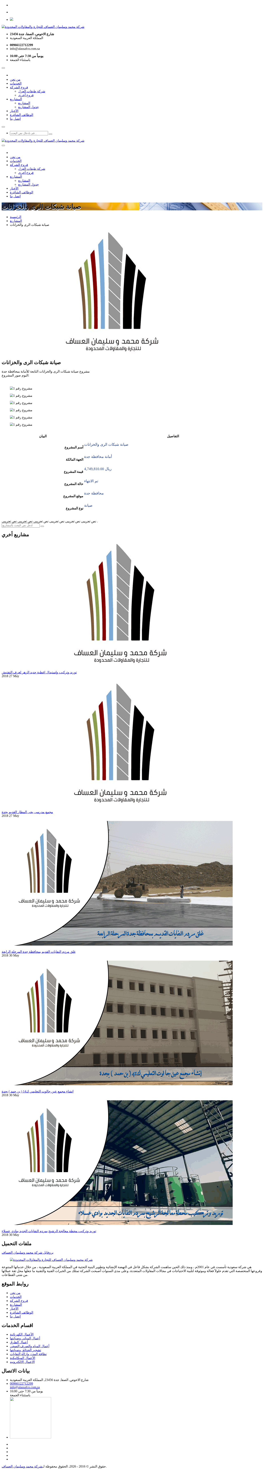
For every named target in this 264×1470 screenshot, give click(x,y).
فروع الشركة (19, 87)
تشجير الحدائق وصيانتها (25, 1350)
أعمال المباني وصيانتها (25, 1338)
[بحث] (50, 134)
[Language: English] (11, 19)
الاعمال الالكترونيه (22, 1362)
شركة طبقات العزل (31, 91)
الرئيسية (15, 217)
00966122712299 (21, 1383)
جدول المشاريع (28, 107)
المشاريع (16, 99)
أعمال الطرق (19, 1342)
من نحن (15, 79)
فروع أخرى (26, 95)
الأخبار (14, 111)
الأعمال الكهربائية (21, 1334)
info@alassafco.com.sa (25, 1387)
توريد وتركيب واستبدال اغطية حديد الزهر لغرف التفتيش (39, 672)
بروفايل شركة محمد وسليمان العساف (27, 1252)
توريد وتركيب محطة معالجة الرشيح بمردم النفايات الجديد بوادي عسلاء (49, 1231)
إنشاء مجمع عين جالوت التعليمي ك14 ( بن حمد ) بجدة (37, 1091)
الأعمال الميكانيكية (22, 1358)
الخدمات (15, 83)
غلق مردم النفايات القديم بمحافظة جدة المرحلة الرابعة (38, 951)
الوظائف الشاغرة (21, 115)
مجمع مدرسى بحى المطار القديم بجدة (27, 812)
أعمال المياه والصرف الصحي (29, 1346)
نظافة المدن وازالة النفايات (28, 1354)
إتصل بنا (15, 118)
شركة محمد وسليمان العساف (22, 1466)
